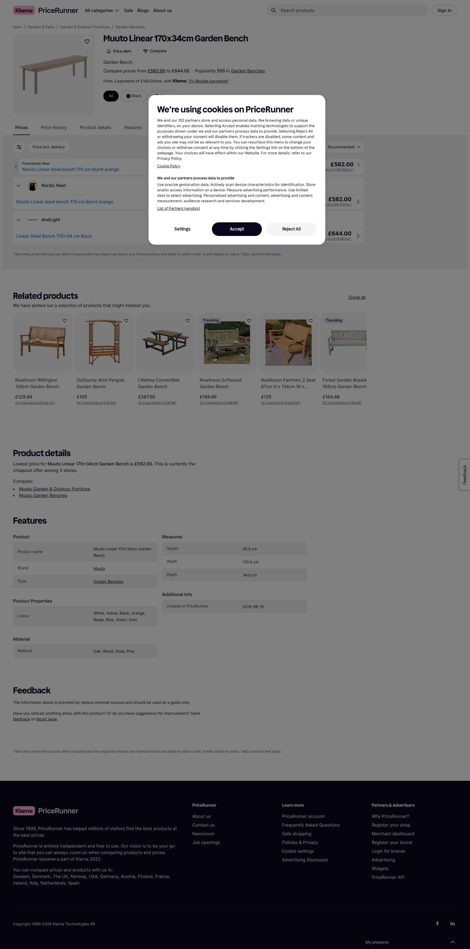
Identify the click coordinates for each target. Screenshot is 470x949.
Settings (182, 229)
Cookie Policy (168, 166)
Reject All (291, 229)
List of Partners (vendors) (178, 208)
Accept (237, 229)
